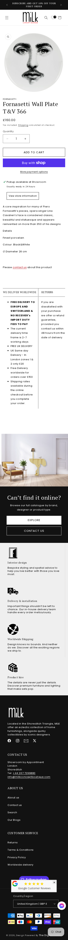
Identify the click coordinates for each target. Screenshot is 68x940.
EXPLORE (34, 520)
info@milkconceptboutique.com (29, 777)
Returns (13, 842)
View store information (23, 195)
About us (13, 797)
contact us (20, 267)
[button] (6, 17)
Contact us (15, 805)
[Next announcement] (61, 5)
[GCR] (15, 883)
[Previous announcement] (7, 5)
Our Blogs (14, 820)
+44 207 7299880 (24, 773)
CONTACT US (34, 531)
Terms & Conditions (21, 850)
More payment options (34, 171)
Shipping (23, 125)
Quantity (8, 131)
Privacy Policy (17, 857)
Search (12, 812)
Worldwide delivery (20, 864)
